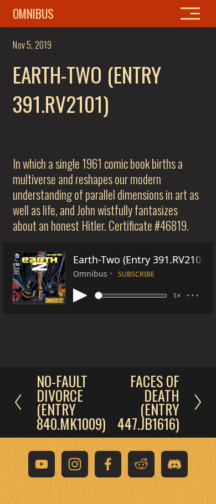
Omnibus (33, 13)
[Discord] (174, 464)
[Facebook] (108, 464)
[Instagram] (74, 464)
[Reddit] (141, 464)
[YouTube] (41, 464)
